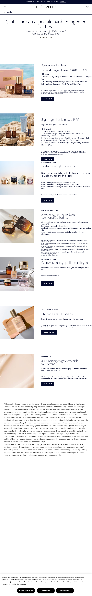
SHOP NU (48, 99)
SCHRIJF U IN (46, 38)
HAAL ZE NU (49, 332)
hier (46, 276)
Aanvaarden (65, 590)
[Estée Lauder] (46, 6)
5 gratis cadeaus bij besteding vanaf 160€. (46, 2)
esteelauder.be (55, 444)
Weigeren (46, 590)
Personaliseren (26, 590)
